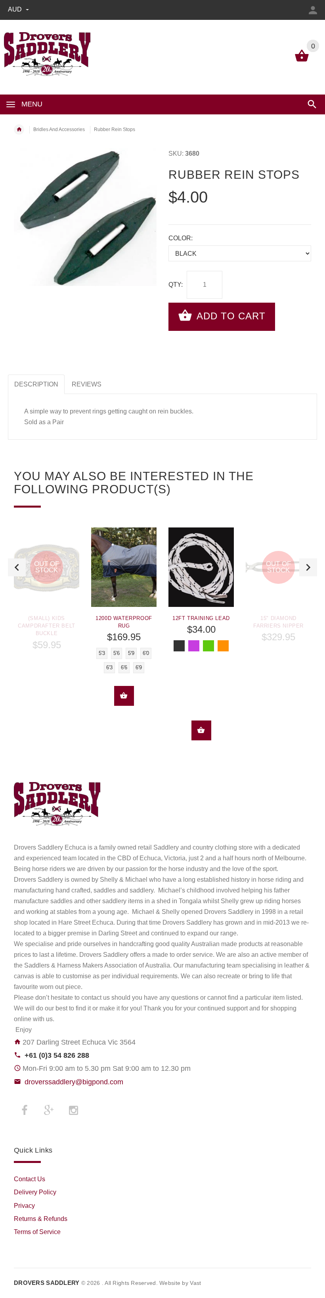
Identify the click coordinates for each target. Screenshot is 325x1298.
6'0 (146, 653)
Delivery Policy (35, 1192)
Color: (180, 238)
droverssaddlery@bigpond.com (74, 1082)
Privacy (24, 1205)
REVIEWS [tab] (86, 384)
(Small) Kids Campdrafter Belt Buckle (46, 625)
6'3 (109, 667)
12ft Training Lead (201, 618)
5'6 (116, 653)
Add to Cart (230, 316)
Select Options (124, 696)
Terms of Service (37, 1231)
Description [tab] (36, 384)
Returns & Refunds (40, 1218)
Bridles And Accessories (59, 129)
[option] (46, 591)
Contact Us (29, 1179)
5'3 (102, 653)
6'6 (124, 667)
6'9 (139, 667)
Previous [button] (17, 567)
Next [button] (308, 567)
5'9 (131, 653)
